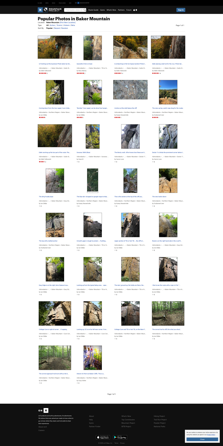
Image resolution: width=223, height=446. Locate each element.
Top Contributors (128, 420)
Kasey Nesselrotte (122, 115)
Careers (41, 430)
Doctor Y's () (144, 156)
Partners (121, 10)
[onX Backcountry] (82, 3)
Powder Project (160, 423)
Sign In (181, 10)
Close (202, 439)
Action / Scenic (56, 25)
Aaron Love (120, 159)
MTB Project (126, 426)
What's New (111, 10)
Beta (73, 25)
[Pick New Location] (67, 22)
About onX (42, 427)
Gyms (102, 10)
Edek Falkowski (46, 71)
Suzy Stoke (82, 380)
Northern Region (54, 112)
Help (91, 420)
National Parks (159, 426)
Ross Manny (82, 71)
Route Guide (93, 10)
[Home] (51, 9)
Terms (116, 443)
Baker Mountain (57, 68)
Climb (40, 3)
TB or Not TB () (108, 68)
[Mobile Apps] (135, 10)
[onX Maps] (43, 412)
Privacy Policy (211, 434)
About (91, 416)
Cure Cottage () (70, 334)
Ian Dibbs (44, 115)
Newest (57, 28)
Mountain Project (128, 423)
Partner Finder (94, 426)
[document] (202, 436)
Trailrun (62, 3)
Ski (70, 3)
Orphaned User (159, 115)
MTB (47, 3)
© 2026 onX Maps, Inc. (105, 443)
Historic (67, 25)
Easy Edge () (69, 201)
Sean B (81, 159)
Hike (53, 3)
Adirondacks (43, 68)
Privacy (122, 443)
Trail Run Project (160, 420)
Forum (128, 10)
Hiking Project (159, 416)
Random (64, 28)
